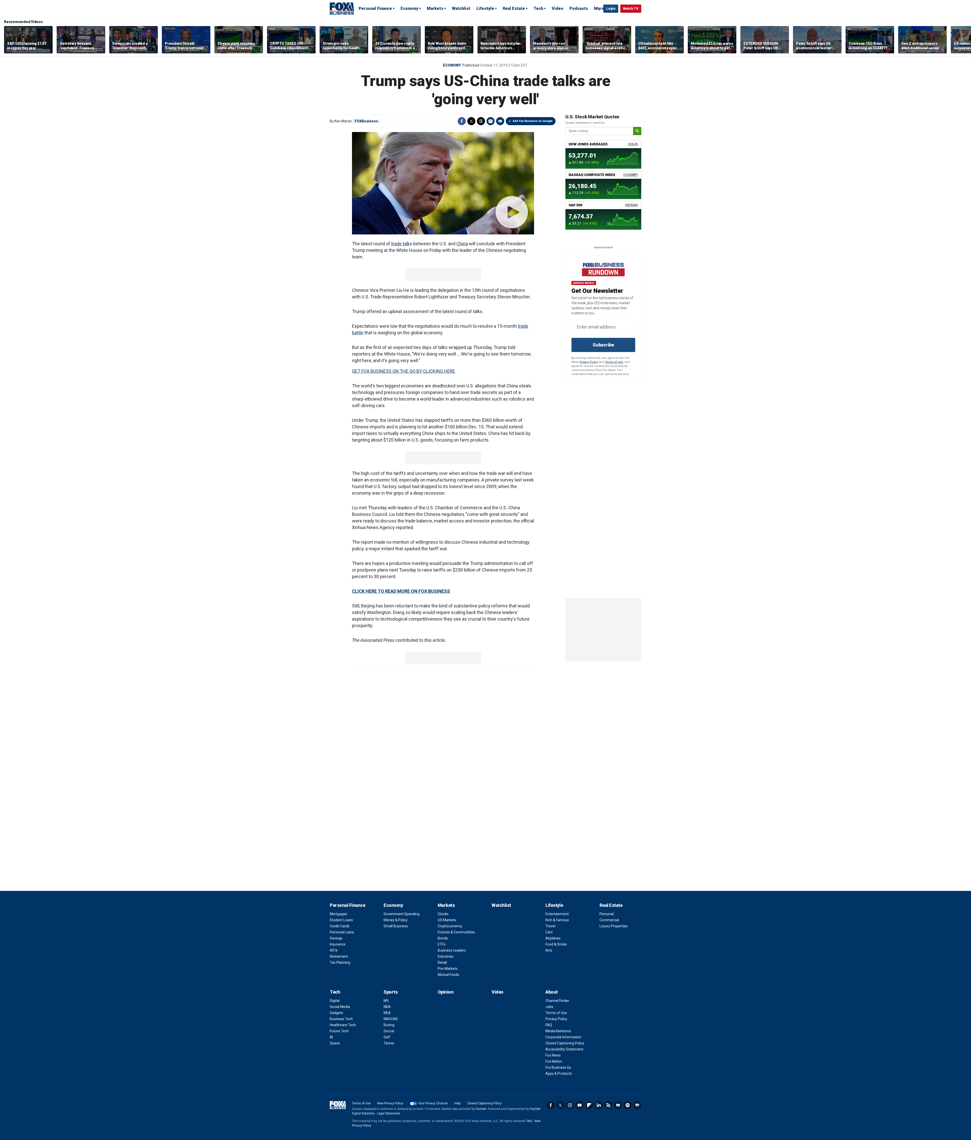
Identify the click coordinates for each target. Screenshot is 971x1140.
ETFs (442, 944)
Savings (336, 938)
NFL (386, 1001)
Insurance (337, 944)
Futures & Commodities (456, 932)
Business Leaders (452, 950)
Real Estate (514, 8)
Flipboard (589, 1105)
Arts (548, 950)
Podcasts (578, 8)
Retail (442, 962)
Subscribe (603, 344)
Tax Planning (340, 962)
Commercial (609, 920)
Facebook (462, 121)
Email (500, 121)
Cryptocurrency (450, 926)
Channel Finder (557, 1001)
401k (334, 950)
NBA (387, 1007)
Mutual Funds (448, 975)
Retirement (339, 956)
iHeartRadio (637, 1105)
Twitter (471, 121)
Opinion (446, 992)
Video (557, 8)
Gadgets (336, 1013)
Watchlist (461, 8)
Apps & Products (558, 1073)
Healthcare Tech (343, 1025)
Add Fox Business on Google (533, 121)
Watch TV (630, 8)
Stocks (443, 914)
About (551, 992)
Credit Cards (339, 926)
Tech (538, 8)
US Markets (447, 920)
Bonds (443, 938)
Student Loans (341, 920)
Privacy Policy (589, 362)
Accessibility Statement (564, 1049)
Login (610, 8)
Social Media (340, 1007)
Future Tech (339, 1031)
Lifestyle (485, 8)
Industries (445, 956)
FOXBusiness (366, 121)
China (462, 243)
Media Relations (558, 1031)
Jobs (549, 1007)
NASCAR (391, 1019)
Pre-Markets (448, 969)
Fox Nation (553, 1061)
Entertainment (557, 914)
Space (335, 1043)
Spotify (628, 1105)
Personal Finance (375, 8)
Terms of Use (614, 362)
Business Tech (341, 1019)
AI (331, 1037)
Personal (607, 914)
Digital (335, 1001)
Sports (391, 992)
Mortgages (338, 914)
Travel (550, 926)
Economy (409, 8)
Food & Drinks (556, 944)
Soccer (389, 1031)
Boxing (389, 1025)
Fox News (553, 1055)
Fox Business (342, 8)
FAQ (548, 1025)
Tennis (389, 1043)
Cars (549, 932)
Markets (435, 8)
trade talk (400, 243)
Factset (481, 1109)
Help (457, 1103)
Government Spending (402, 914)
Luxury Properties (614, 926)
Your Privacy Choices (433, 1103)
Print (491, 121)
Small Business (396, 926)
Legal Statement (388, 1113)
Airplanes (553, 938)
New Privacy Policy (390, 1103)
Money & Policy (396, 920)
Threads (481, 121)
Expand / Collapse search (598, 9)
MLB (387, 1013)
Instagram (570, 1105)
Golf (387, 1037)
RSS (608, 1105)
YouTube (580, 1105)
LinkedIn (599, 1105)
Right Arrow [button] (962, 40)
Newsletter (618, 1105)
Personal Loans (342, 932)
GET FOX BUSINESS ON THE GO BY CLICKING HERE (403, 371)
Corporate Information (563, 1037)
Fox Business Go (558, 1067)
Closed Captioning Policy (564, 1043)
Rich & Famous (557, 920)
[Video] (443, 183)
